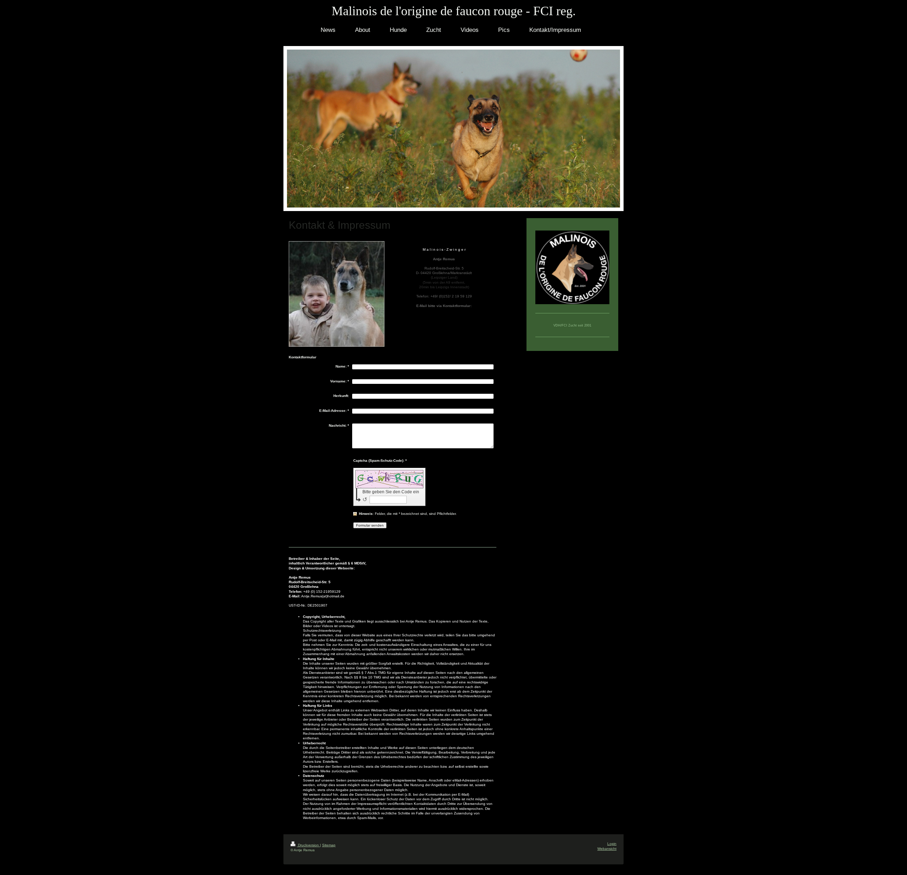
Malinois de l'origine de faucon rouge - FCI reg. (454, 11)
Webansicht (606, 849)
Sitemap (329, 845)
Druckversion (308, 845)
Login (611, 844)
